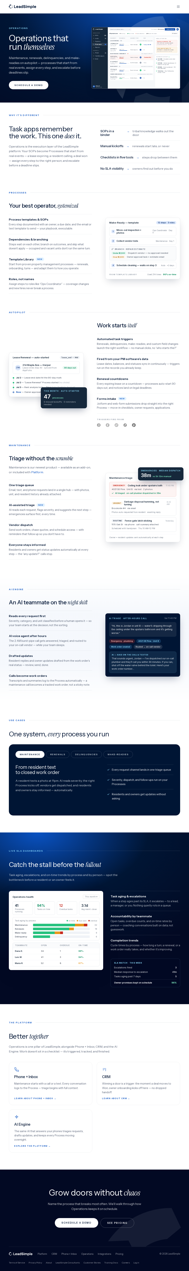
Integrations (104, 1253)
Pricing (119, 1253)
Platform (37, 472)
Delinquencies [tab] (86, 754)
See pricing (117, 1222)
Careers (126, 1262)
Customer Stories (92, 1262)
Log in (136, 1262)
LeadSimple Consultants (68, 1262)
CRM (54, 1253)
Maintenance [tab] (30, 754)
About (49, 1262)
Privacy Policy (35, 1262)
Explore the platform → (32, 1146)
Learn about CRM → (116, 1098)
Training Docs (111, 1262)
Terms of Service (17, 1262)
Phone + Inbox (69, 1253)
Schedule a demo (28, 85)
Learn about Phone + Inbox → (35, 1098)
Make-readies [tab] (118, 754)
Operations (87, 1253)
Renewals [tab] (57, 754)
